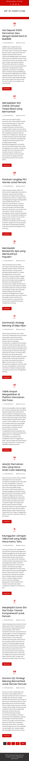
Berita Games (21, 43)
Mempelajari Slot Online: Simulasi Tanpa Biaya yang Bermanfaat (12, 107)
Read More (7, 89)
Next (23, 743)
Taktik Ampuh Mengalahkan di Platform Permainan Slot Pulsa (13, 396)
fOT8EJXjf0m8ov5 (8, 43)
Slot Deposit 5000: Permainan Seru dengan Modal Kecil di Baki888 (14, 35)
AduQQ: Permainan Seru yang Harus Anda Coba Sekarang (14, 467)
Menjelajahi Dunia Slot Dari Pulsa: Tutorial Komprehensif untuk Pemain (14, 612)
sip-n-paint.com (14, 11)
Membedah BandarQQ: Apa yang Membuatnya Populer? (13, 252)
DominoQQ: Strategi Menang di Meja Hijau (14, 324)
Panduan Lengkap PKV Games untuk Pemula (14, 181)
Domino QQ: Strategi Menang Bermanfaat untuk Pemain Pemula (14, 681)
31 (17, 743)
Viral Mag (19, 757)
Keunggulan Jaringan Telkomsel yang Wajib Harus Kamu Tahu (14, 538)
